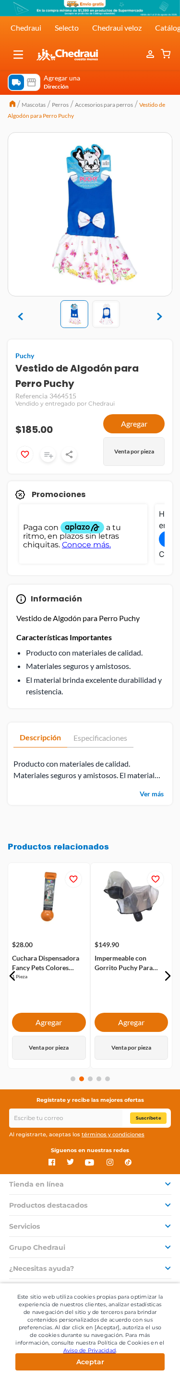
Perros (60, 104)
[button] (18, 54)
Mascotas (34, 104)
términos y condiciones (113, 1134)
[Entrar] (151, 54)
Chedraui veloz (117, 27)
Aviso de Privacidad (89, 1350)
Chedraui (26, 27)
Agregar (134, 423)
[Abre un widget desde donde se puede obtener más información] (140, 1364)
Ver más (152, 794)
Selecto (67, 27)
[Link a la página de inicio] (12, 105)
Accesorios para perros (104, 104)
